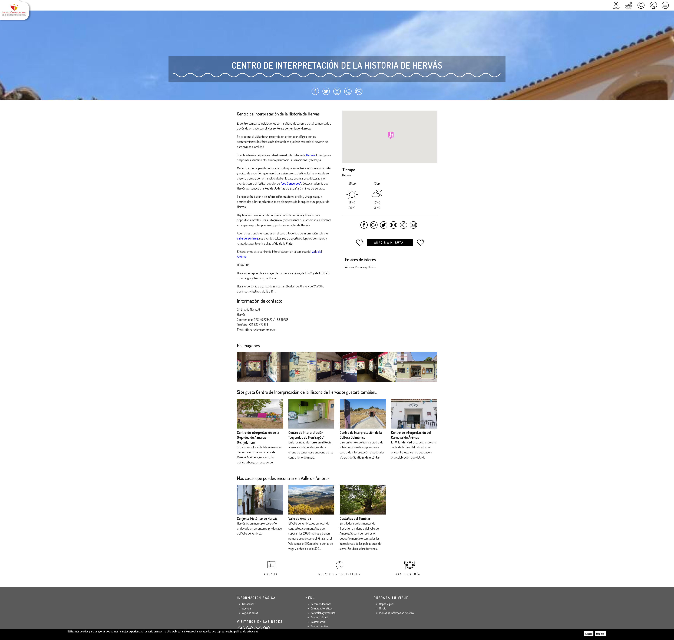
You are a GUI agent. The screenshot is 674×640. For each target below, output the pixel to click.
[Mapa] (616, 5)
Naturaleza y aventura (323, 613)
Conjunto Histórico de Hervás (257, 518)
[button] (391, 135)
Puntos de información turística (396, 613)
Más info (600, 633)
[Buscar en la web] (641, 5)
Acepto (588, 633)
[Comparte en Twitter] (326, 92)
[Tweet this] (384, 226)
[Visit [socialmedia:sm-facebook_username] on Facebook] (364, 226)
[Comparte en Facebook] (315, 92)
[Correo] (358, 92)
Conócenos (248, 604)
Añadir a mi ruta (389, 242)
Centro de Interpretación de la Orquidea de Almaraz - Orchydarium (258, 437)
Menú (665, 5)
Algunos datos (250, 613)
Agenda (271, 573)
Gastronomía (408, 573)
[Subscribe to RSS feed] (348, 92)
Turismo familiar (319, 626)
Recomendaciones (321, 604)
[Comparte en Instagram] (337, 92)
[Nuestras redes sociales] (653, 5)
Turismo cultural (319, 617)
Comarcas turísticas (322, 608)
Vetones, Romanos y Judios (360, 267)
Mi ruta (382, 608)
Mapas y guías (387, 604)
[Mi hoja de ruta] (628, 5)
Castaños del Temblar (355, 518)
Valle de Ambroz (299, 518)
